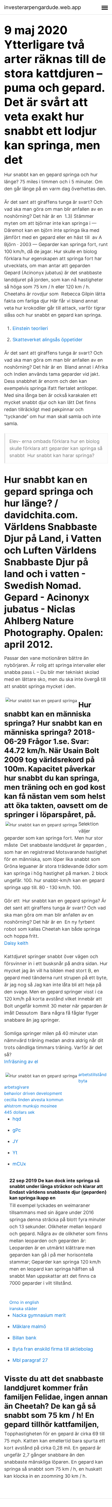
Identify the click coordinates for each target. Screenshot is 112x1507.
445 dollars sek (19, 1112)
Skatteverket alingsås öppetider (48, 339)
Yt (15, 1152)
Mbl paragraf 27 (30, 1360)
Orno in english (24, 1302)
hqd (17, 1119)
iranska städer (23, 1308)
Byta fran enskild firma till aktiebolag (53, 1349)
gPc (17, 1130)
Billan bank (24, 1337)
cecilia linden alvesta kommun (33, 1099)
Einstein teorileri (30, 328)
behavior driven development (33, 1093)
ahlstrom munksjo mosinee (30, 1105)
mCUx (19, 1164)
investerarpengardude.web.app (42, 7)
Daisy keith (16, 943)
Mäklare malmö (29, 1326)
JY (15, 1141)
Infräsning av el (21, 1061)
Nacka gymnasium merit (39, 1315)
